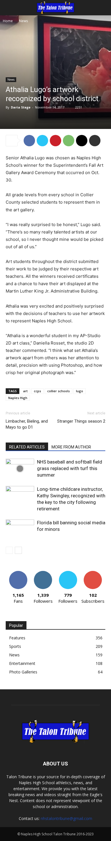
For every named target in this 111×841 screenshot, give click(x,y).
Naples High (17, 398)
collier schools (58, 391)
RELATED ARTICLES (27, 447)
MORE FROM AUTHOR (71, 447)
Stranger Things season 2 (81, 421)
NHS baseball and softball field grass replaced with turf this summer (69, 468)
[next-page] (18, 550)
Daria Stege (20, 107)
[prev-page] (9, 550)
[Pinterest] (55, 140)
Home (8, 20)
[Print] (94, 140)
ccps (37, 391)
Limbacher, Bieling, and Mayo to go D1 (27, 424)
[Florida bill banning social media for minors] (20, 529)
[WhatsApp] (68, 140)
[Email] (81, 140)
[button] (10, 7)
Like (18, 573)
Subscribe (93, 573)
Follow (43, 573)
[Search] (103, 7)
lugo (79, 391)
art (25, 391)
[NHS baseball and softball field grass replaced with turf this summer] (20, 468)
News (23, 20)
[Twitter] (42, 140)
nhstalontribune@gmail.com (66, 818)
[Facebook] (29, 140)
